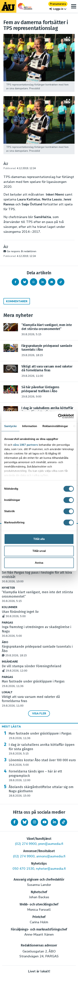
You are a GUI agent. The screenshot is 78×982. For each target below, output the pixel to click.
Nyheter (8, 588)
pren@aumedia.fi (50, 844)
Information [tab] (29, 426)
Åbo (5, 642)
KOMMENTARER (16, 301)
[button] (58, 9)
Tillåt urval (39, 550)
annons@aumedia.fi (50, 856)
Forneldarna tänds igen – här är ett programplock (35, 775)
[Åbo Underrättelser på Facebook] (14, 822)
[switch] (68, 500)
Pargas (7, 622)
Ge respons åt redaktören (21, 251)
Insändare (10, 661)
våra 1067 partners (25, 444)
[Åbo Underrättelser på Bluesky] (24, 822)
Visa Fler (39, 713)
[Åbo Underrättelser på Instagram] (34, 822)
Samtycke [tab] (10, 426)
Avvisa (39, 562)
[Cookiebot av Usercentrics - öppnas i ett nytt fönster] (58, 416)
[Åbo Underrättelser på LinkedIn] (54, 822)
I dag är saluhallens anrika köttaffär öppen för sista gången (42, 749)
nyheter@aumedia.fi (51, 868)
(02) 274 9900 (26, 844)
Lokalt (7, 692)
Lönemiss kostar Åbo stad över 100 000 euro (42, 762)
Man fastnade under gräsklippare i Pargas (40, 735)
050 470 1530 (23, 868)
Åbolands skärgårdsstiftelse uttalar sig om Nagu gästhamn (41, 791)
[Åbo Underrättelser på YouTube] (44, 822)
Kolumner (9, 607)
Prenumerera (58, 4)
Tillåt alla (39, 538)
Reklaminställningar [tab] (55, 426)
